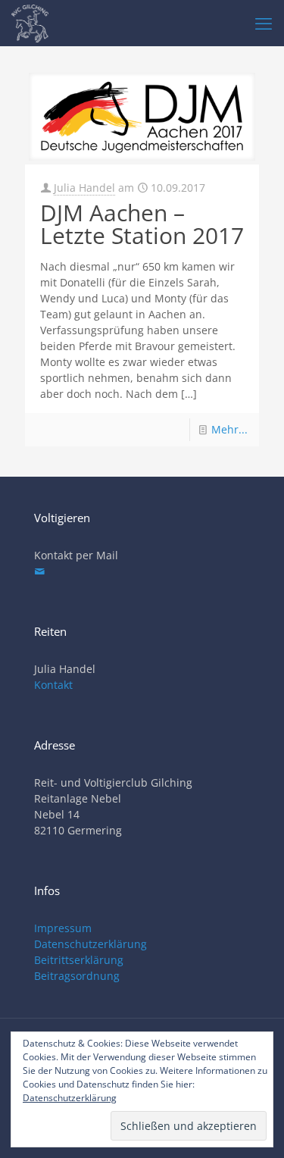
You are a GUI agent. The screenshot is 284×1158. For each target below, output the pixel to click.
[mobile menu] (263, 23)
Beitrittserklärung (78, 960)
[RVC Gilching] (29, 23)
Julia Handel (84, 187)
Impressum (63, 928)
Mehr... (229, 429)
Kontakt (53, 685)
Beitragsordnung (77, 976)
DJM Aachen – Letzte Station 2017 (142, 224)
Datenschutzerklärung (90, 944)
